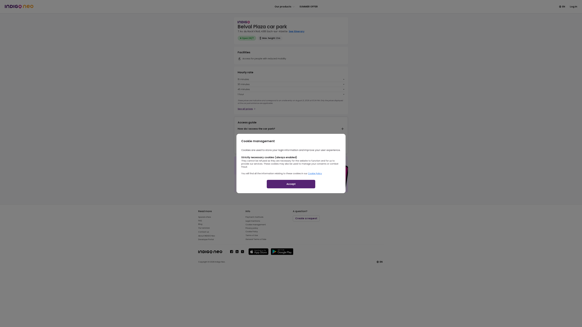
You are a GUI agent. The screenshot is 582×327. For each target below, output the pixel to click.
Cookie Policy (315, 173)
